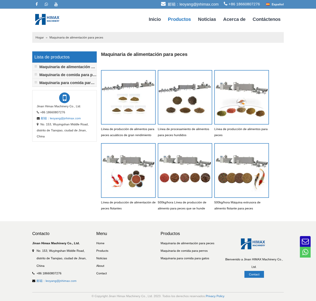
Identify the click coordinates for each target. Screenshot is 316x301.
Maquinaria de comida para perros (184, 250)
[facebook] (36, 4)
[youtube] (56, 4)
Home (100, 243)
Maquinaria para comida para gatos (185, 258)
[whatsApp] (46, 4)
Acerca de (234, 19)
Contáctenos (267, 19)
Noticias (207, 19)
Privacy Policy (215, 296)
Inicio (155, 19)
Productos (179, 19)
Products (102, 250)
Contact (101, 273)
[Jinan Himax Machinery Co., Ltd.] (48, 19)
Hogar (39, 37)
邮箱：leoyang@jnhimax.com (193, 4)
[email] (305, 241)
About (100, 265)
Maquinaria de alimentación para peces (76, 37)
